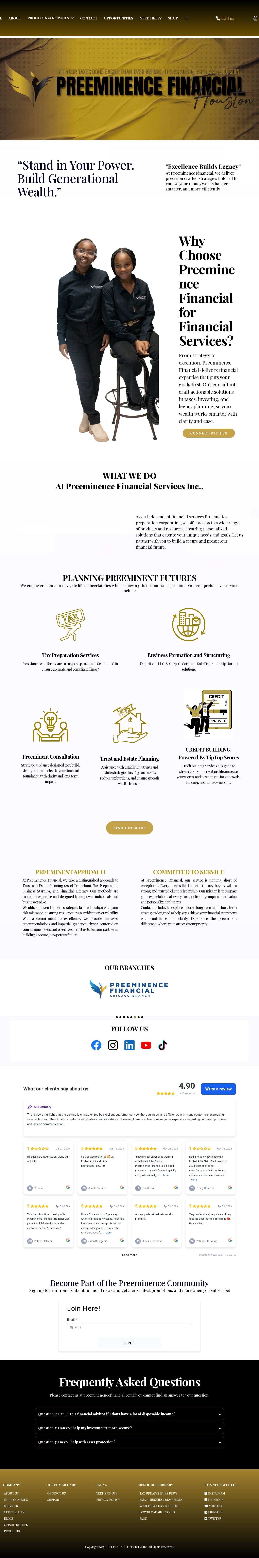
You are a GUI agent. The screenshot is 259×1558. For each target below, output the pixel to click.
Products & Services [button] (49, 18)
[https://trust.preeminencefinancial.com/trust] (129, 718)
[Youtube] (146, 1045)
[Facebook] (96, 1045)
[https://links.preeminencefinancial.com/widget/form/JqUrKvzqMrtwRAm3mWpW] (70, 624)
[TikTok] (162, 1045)
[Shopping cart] (186, 18)
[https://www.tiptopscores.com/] (208, 714)
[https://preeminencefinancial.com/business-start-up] (189, 624)
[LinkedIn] (129, 1045)
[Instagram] (113, 1045)
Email (72, 1319)
